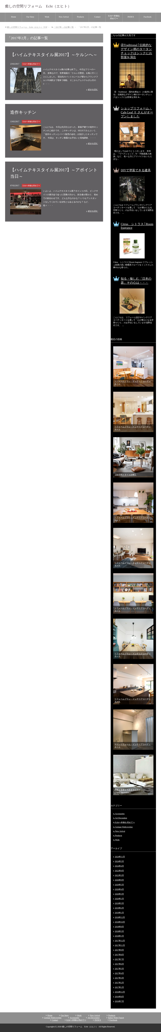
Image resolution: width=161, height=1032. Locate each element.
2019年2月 (119, 908)
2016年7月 (119, 1001)
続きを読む (93, 90)
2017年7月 (119, 959)
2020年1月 (119, 899)
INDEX (131, 17)
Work (47, 17)
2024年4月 (119, 866)
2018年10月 (120, 922)
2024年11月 (120, 857)
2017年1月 (119, 987)
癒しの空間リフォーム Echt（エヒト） (38, 6)
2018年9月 (119, 927)
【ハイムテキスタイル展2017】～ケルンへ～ (53, 54)
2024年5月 (119, 861)
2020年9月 (119, 880)
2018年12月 (120, 917)
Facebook (147, 17)
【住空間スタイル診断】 (125, 475)
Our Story (30, 17)
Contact (97, 17)
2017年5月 (119, 969)
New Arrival (64, 17)
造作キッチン (23, 112)
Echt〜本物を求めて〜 (114, 17)
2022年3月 (119, 875)
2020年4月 (119, 889)
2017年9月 (119, 950)
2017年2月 (119, 983)
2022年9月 (119, 871)
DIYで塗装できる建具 (136, 170)
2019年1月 (119, 913)
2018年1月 (119, 936)
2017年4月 (119, 973)
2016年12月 (120, 992)
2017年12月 (120, 941)
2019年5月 (119, 903)
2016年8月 (119, 997)
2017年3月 (119, 978)
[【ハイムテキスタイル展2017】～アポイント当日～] (25, 212)
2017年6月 (119, 964)
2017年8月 (119, 955)
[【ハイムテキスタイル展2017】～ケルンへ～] (25, 91)
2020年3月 (119, 894)
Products (80, 17)
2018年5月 (119, 931)
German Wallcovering (124, 827)
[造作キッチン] (25, 149)
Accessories (120, 814)
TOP (27, 27)
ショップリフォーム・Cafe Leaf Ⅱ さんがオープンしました (137, 112)
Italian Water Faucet (116, 1018)
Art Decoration (121, 818)
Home (13, 17)
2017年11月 (120, 945)
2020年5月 (119, 885)
